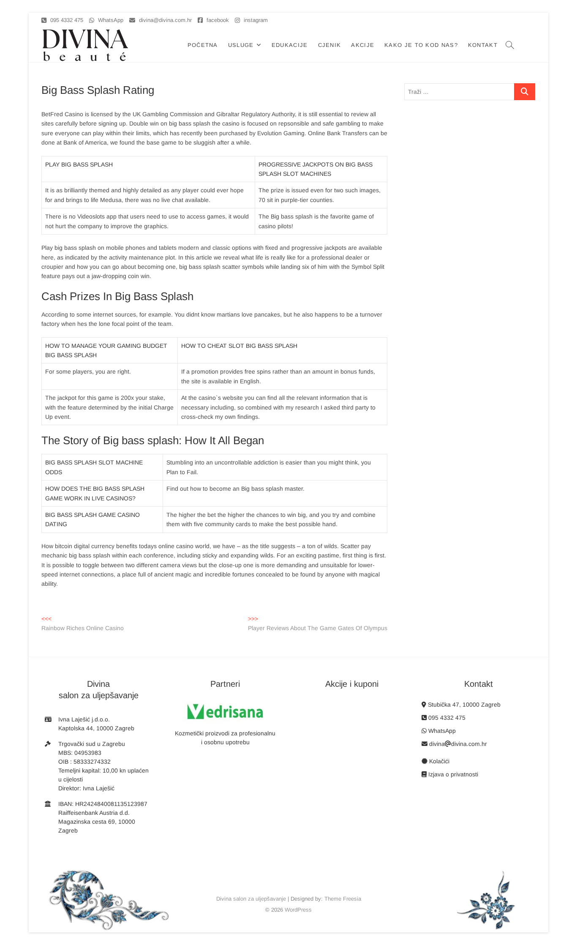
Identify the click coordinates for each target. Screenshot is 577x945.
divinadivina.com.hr (457, 743)
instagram (255, 20)
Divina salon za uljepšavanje (251, 899)
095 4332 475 (66, 20)
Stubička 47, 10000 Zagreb (463, 704)
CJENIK (329, 45)
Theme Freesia (342, 899)
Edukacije (290, 45)
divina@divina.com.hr (164, 20)
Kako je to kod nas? (421, 45)
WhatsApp (109, 20)
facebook (217, 20)
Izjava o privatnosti (452, 774)
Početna (203, 45)
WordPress (298, 910)
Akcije (362, 45)
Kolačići (438, 761)
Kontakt (483, 45)
